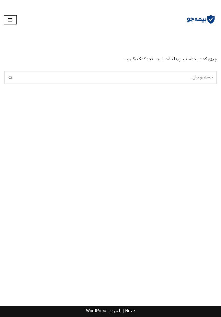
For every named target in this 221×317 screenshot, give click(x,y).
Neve (130, 311)
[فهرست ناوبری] (10, 19)
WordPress (97, 311)
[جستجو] (10, 77)
